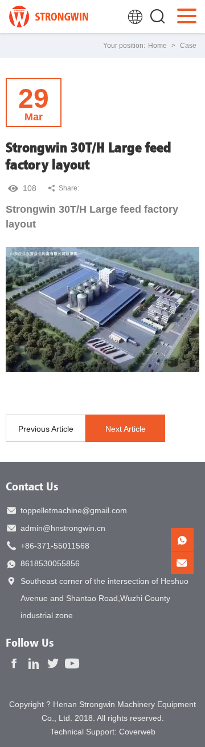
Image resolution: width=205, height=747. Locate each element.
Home (157, 46)
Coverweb (137, 731)
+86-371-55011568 (54, 545)
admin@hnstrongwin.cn (62, 528)
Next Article (125, 428)
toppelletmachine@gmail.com (73, 510)
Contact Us (32, 486)
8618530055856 (50, 563)
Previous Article (45, 428)
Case (188, 46)
